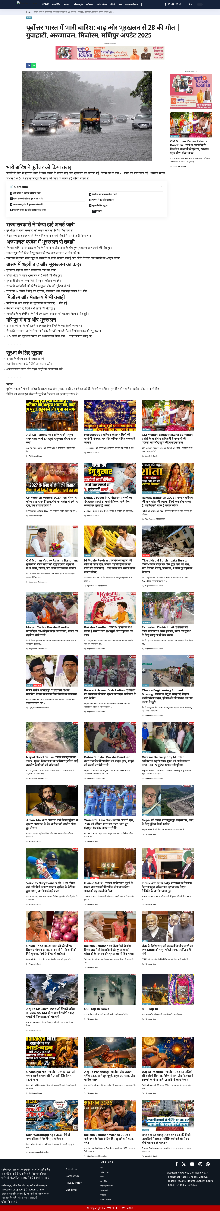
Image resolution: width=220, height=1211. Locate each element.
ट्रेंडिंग (92, 815)
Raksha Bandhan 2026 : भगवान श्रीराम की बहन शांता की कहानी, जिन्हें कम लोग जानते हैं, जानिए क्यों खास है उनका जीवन (167, 501)
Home (29, 12)
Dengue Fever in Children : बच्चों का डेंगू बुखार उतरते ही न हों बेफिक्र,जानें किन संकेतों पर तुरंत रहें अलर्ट (108, 501)
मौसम (28, 1004)
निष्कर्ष (98, 211)
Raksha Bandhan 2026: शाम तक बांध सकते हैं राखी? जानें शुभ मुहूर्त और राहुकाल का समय (108, 631)
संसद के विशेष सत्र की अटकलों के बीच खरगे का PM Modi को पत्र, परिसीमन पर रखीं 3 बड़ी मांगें (167, 950)
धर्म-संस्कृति (41, 430)
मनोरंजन (87, 555)
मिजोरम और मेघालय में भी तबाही (104, 194)
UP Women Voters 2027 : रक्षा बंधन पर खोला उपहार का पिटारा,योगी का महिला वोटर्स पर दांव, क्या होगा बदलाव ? (52, 501)
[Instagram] (177, 4)
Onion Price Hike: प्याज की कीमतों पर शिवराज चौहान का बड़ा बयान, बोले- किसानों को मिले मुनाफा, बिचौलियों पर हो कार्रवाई (51, 950)
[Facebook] (165, 4)
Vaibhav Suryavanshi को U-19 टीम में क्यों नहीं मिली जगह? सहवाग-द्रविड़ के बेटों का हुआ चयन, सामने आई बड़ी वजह (50, 887)
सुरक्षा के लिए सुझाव (99, 205)
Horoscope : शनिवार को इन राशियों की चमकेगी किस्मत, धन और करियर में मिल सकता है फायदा (109, 438)
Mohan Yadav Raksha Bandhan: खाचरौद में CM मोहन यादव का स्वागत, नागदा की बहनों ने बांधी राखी (52, 631)
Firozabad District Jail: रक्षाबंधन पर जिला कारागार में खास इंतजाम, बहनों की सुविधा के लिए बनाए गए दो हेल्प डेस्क (166, 631)
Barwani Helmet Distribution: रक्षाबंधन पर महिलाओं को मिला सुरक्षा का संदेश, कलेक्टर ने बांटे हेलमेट (109, 694)
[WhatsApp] (180, 4)
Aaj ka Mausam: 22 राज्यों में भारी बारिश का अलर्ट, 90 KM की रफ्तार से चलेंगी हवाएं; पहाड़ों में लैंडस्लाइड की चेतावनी (50, 1012)
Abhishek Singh (179, 166)
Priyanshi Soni (35, 841)
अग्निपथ (40, 493)
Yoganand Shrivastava (38, 582)
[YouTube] (173, 4)
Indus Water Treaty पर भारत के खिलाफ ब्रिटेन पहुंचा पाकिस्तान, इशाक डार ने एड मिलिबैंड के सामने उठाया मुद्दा (167, 887)
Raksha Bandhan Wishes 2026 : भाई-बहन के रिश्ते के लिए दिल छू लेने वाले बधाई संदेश (108, 1138)
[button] (28, 65)
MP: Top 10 (150, 1009)
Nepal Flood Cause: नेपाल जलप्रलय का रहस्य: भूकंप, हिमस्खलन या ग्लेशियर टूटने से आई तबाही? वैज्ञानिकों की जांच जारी (52, 761)
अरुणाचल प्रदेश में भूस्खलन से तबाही (28, 204)
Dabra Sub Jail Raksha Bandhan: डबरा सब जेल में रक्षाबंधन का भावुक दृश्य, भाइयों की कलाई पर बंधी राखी (109, 761)
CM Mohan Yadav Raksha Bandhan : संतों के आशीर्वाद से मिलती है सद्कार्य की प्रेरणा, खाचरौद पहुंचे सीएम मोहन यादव (189, 147)
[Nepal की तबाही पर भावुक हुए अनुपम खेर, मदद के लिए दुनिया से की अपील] (168, 800)
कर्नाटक (29, 685)
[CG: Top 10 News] (110, 989)
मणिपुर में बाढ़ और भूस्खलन (103, 199)
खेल (86, 815)
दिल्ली (29, 941)
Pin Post (31, 430)
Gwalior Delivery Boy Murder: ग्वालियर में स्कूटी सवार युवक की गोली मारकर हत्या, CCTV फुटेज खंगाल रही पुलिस (166, 761)
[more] (142, 4)
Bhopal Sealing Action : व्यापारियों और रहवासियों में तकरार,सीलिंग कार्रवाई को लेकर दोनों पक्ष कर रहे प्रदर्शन (166, 1138)
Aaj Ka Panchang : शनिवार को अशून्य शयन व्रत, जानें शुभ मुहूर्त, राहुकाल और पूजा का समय (51, 438)
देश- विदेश (146, 555)
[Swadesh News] (27, 4)
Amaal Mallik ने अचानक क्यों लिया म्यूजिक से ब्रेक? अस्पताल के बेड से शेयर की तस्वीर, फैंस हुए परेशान (52, 824)
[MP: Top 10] (168, 989)
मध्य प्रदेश (174, 136)
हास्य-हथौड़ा (31, 1130)
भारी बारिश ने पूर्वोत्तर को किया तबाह (26, 193)
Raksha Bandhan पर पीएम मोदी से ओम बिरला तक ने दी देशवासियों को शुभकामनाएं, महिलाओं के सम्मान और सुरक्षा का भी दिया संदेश (109, 950)
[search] (185, 4)
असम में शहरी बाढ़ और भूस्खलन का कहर (29, 209)
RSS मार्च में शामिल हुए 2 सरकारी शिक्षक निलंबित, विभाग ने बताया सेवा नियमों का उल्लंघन (51, 692)
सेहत (97, 493)
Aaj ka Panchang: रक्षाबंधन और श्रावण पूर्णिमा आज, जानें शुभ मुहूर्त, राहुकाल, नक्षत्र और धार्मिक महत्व (109, 1075)
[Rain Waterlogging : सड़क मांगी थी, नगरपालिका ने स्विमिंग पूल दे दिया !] (52, 1115)
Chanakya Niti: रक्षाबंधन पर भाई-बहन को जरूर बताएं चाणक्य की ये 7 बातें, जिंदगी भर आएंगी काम (50, 1075)
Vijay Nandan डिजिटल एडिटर (155, 519)
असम (29, 18)
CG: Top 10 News (96, 1009)
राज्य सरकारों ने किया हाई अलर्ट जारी (28, 198)
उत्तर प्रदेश (146, 622)
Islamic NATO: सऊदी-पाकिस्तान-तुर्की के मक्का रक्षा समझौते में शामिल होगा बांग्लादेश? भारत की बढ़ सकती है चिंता (108, 887)
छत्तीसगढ (88, 1004)
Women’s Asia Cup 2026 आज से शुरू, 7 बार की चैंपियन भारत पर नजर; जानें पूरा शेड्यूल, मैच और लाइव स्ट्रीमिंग (109, 824)
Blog (145, 685)
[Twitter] (169, 4)
